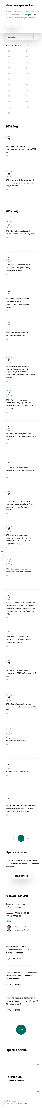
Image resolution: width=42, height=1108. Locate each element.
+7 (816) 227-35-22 (13, 959)
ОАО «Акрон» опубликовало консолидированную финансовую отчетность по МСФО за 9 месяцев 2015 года (21, 403)
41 (8, 838)
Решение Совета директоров (21, 775)
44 (28, 838)
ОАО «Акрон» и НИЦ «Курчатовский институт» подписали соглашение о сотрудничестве (21, 184)
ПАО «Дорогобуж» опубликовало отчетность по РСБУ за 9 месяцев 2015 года (21, 437)
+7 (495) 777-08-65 (13, 916)
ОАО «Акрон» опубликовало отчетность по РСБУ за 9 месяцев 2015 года (21, 471)
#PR (7, 189)
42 (14, 838)
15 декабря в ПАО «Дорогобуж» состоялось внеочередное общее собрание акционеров (21, 268)
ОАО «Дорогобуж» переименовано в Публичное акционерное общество (21, 572)
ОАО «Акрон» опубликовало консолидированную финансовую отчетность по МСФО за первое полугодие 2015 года (21, 539)
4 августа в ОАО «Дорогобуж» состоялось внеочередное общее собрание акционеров (21, 640)
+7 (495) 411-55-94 (21, 913)
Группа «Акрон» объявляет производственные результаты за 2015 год (21, 150)
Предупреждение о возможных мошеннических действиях (21, 336)
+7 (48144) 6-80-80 (13, 984)
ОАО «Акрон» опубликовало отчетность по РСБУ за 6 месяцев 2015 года (21, 674)
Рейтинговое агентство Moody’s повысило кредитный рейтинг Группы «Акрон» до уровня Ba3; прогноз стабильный (21, 505)
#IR (7, 156)
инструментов (30, 15)
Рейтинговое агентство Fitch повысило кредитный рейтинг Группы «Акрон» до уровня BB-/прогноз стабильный (21, 809)
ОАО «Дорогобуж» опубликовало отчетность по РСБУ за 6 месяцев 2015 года (21, 708)
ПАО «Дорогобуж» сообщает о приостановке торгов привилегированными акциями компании (21, 302)
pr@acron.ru (10, 921)
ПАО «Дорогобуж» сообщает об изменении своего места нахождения (21, 235)
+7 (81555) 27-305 (13, 1010)
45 (34, 838)
